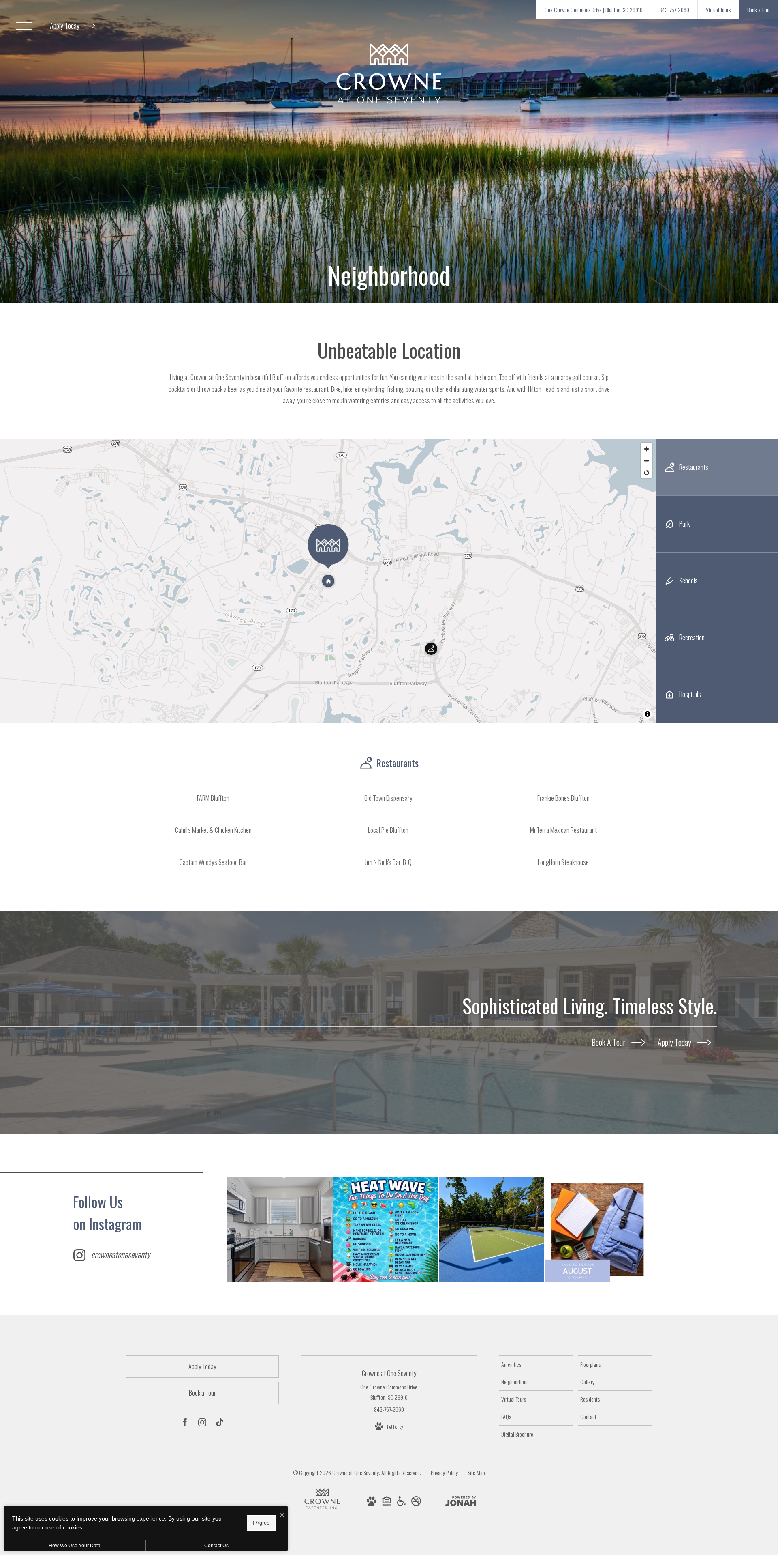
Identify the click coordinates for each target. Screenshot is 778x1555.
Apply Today (65, 25)
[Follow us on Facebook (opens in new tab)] (185, 1423)
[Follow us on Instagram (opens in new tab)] (202, 1423)
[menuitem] (536, 1364)
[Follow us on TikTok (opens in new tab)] (220, 1423)
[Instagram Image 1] (280, 1229)
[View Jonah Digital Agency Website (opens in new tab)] (460, 1502)
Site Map (476, 1472)
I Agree (261, 1523)
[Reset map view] (646, 472)
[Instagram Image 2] (385, 1229)
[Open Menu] (24, 26)
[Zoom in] (646, 449)
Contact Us (216, 1546)
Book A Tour (609, 1042)
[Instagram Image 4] (597, 1229)
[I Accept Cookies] (282, 1515)
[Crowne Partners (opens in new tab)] (322, 1509)
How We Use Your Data (74, 1546)
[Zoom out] (646, 461)
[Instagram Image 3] (491, 1229)
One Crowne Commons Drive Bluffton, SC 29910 (388, 1392)
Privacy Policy (444, 1472)
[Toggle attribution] (647, 714)
